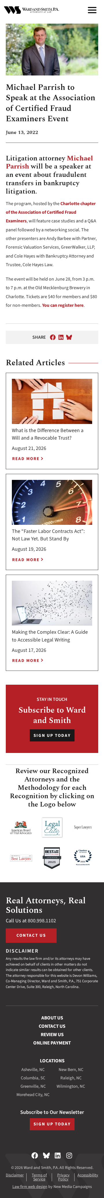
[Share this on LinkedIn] (61, 337)
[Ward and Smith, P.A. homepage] (31, 10)
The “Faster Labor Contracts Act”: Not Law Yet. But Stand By (48, 535)
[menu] (92, 10)
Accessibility (87, 1175)
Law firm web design (29, 1187)
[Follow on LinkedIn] (57, 1155)
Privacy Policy (63, 1177)
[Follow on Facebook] (34, 1155)
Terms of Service (39, 1177)
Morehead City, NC (33, 1095)
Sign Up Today (52, 736)
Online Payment (52, 1043)
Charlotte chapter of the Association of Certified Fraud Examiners (51, 212)
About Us (52, 1018)
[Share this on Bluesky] (69, 337)
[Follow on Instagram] (69, 1155)
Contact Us (31, 935)
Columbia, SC (33, 1078)
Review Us (52, 1034)
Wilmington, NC (71, 1086)
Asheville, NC (33, 1070)
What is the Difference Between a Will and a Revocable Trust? (47, 434)
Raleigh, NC (71, 1078)
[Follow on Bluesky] (46, 1155)
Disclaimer (15, 1175)
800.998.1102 (42, 920)
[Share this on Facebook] (53, 337)
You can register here (62, 305)
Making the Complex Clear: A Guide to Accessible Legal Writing (50, 636)
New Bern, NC (71, 1070)
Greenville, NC (33, 1086)
